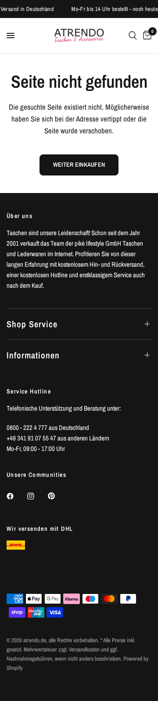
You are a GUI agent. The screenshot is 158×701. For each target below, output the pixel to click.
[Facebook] (16, 496)
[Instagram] (37, 496)
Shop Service (32, 324)
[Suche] (133, 35)
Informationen (33, 355)
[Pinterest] (57, 496)
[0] (145, 35)
